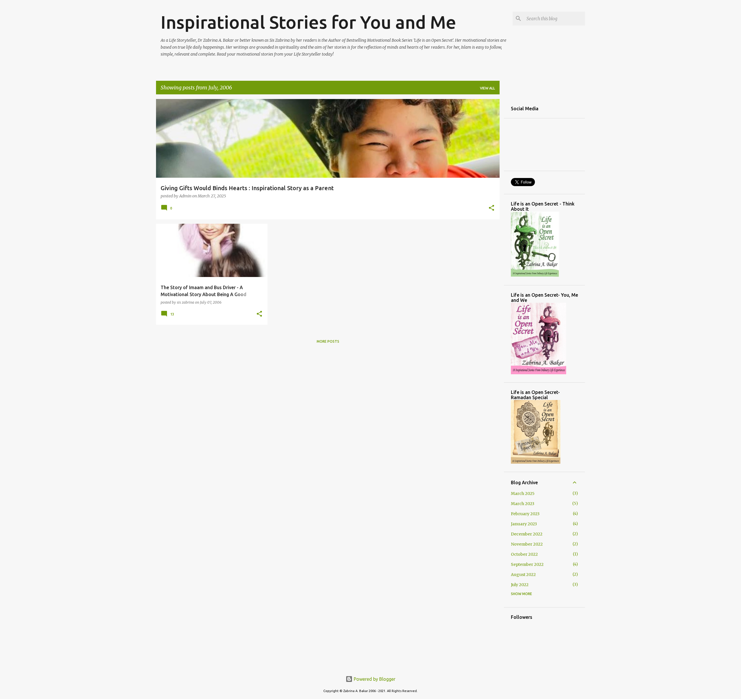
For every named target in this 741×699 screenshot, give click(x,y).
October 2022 (524, 554)
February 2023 (525, 513)
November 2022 (527, 544)
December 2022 (526, 534)
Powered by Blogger (374, 679)
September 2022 (527, 564)
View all (487, 88)
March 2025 (523, 493)
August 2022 (523, 574)
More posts (328, 341)
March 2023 (522, 503)
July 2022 (520, 584)
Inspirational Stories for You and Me (308, 22)
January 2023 (524, 523)
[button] (491, 208)
